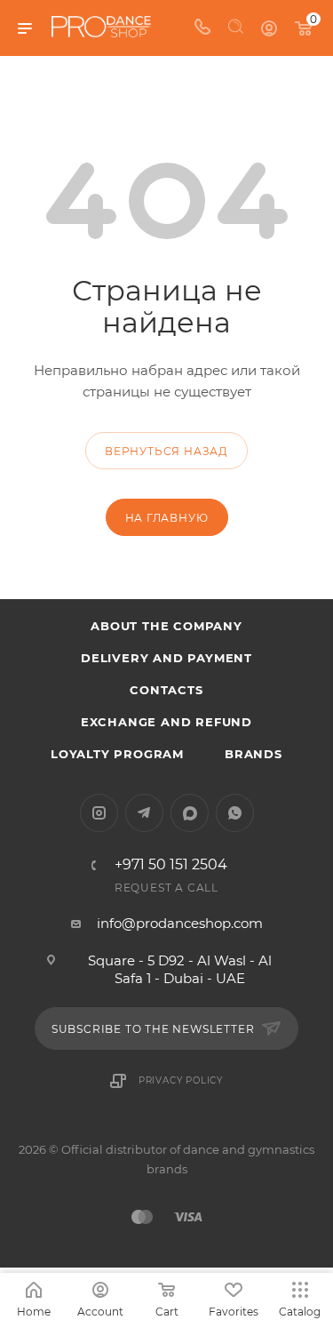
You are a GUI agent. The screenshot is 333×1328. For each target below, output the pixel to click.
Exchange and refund (166, 722)
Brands (253, 754)
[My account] (269, 28)
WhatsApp (235, 813)
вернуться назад (166, 451)
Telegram (144, 813)
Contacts (166, 690)
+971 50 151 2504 (171, 865)
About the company (166, 626)
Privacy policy (181, 1080)
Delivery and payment (166, 658)
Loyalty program (117, 754)
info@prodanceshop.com (180, 923)
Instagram (99, 813)
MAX (189, 813)
